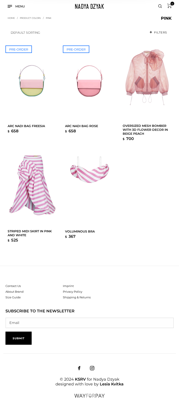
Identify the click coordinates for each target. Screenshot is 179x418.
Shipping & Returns (77, 297)
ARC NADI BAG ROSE (81, 126)
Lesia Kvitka (112, 384)
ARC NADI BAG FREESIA (26, 126)
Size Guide (13, 297)
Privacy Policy (72, 291)
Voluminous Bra (80, 231)
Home (11, 18)
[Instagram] (92, 368)
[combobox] (76, 32)
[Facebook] (79, 368)
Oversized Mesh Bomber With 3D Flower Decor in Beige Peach (145, 130)
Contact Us (13, 286)
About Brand (14, 291)
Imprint (68, 286)
